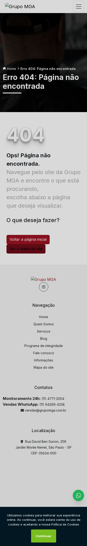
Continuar (44, 536)
